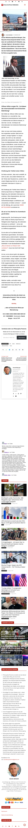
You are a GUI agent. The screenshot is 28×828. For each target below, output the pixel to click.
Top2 (11, 345)
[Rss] (22, 1)
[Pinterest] (15, 1)
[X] (2, 349)
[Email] (16, 349)
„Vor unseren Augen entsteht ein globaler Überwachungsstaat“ (21, 359)
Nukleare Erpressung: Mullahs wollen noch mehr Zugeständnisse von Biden (6, 359)
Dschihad (4, 547)
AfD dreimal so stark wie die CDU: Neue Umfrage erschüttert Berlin (13, 522)
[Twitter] (9, 1)
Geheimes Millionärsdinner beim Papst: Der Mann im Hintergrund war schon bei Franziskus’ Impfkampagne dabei (13, 614)
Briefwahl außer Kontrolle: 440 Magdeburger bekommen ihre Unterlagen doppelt (12, 500)
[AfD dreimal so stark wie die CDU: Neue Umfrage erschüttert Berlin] (14, 513)
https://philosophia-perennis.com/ (17, 370)
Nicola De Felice (5, 345)
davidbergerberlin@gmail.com (11, 759)
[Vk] (19, 1)
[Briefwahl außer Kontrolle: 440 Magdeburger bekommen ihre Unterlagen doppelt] (14, 490)
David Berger (9, 35)
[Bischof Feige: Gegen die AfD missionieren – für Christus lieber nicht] (14, 557)
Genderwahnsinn (5, 593)
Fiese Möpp (4, 570)
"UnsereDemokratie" (6, 503)
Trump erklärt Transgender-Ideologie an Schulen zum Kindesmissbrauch (11, 590)
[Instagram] (6, 1)
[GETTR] (15, 393)
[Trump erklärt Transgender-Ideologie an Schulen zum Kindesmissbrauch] (14, 580)
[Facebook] (13, 393)
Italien (13, 343)
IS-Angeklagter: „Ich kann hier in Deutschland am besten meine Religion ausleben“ (12, 544)
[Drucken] (12, 349)
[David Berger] (3, 35)
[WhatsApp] (6, 349)
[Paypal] (20, 393)
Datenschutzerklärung (7, 815)
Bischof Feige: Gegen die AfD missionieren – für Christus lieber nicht (13, 567)
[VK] (19, 349)
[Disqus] (14, 420)
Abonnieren (21, 337)
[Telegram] (9, 349)
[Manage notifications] (24, 825)
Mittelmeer (18, 343)
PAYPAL (14, 303)
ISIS (10, 343)
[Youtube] (12, 1)
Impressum (4, 811)
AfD (2, 524)
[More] (22, 349)
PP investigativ (5, 618)
